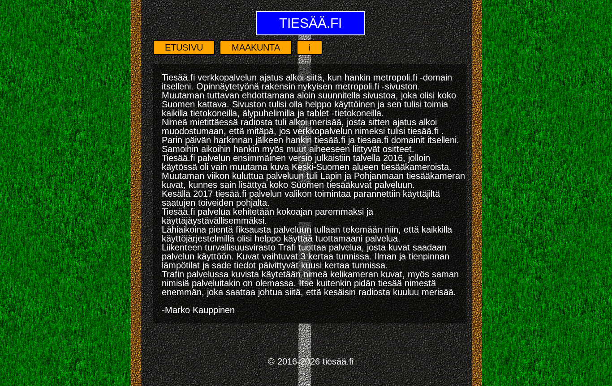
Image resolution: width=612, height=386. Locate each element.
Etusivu (184, 47)
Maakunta (256, 47)
